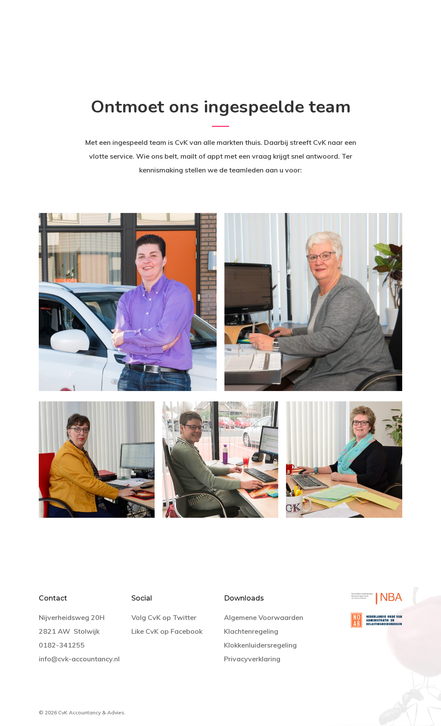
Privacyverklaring (252, 658)
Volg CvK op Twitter (163, 617)
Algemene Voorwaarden (263, 617)
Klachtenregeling (251, 631)
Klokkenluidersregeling (260, 645)
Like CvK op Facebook (166, 631)
